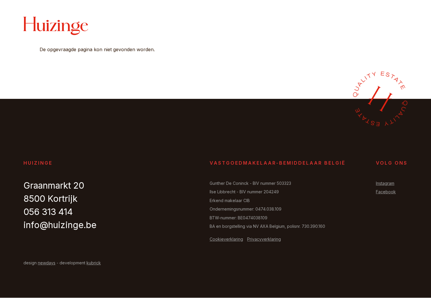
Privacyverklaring (264, 239)
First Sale (271, 26)
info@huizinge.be (59, 225)
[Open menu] (400, 26)
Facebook (386, 191)
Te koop (206, 26)
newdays (46, 262)
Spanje (343, 26)
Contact (372, 26)
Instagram (385, 183)
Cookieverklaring (226, 239)
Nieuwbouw (309, 26)
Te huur (237, 26)
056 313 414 (48, 211)
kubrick (93, 262)
